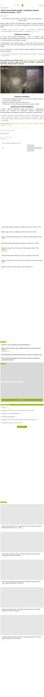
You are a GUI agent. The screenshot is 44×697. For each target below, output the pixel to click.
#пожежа (2, 130)
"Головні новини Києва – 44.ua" (31, 60)
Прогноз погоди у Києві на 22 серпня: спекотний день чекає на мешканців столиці (21, 261)
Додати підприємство (22, 426)
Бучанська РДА (35, 31)
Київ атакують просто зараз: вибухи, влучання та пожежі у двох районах (21, 349)
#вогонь (9, 130)
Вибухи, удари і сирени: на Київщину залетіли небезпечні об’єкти (19, 232)
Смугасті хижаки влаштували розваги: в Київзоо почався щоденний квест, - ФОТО (21, 237)
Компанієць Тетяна (6, 133)
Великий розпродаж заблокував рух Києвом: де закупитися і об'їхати (20, 243)
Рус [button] (40, 5)
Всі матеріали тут (22, 399)
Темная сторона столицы (12, 381)
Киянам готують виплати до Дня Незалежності (15, 345)
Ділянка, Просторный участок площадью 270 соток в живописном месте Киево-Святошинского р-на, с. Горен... (22, 526)
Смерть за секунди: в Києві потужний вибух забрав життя (17, 267)
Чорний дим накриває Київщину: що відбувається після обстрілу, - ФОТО (21, 227)
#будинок (13, 130)
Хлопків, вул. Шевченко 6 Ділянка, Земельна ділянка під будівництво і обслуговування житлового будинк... (21, 554)
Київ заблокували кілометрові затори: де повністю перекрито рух (21, 354)
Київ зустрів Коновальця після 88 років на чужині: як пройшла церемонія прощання (20, 359)
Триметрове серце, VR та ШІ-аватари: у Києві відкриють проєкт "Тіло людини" (20, 248)
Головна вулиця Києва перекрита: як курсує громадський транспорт (20, 255)
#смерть (5, 130)
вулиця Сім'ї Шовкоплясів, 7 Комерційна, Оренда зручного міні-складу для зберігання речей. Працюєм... (21, 609)
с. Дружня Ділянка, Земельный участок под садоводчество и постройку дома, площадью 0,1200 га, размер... (21, 637)
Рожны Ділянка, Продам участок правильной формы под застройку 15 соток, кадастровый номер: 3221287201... (21, 582)
